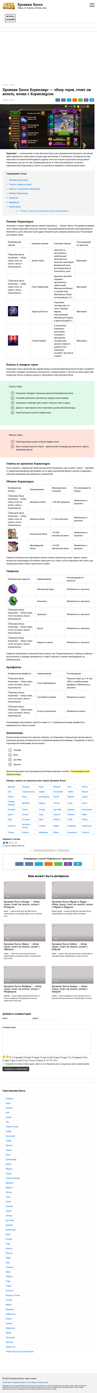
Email (36, 1018)
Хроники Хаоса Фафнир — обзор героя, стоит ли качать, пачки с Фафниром (22, 988)
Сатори (42, 826)
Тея (9, 792)
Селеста (12, 826)
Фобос (85, 787)
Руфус (85, 819)
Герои (12, 100)
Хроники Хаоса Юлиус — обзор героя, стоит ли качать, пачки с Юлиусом (22, 904)
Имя (5, 1018)
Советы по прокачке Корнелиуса (24, 189)
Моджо (71, 796)
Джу (10, 819)
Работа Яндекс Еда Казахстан (20, 1351)
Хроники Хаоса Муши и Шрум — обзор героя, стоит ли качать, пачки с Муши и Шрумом (72, 904)
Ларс (41, 814)
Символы (13, 198)
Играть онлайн (10, 18)
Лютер (42, 809)
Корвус (25, 832)
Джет (10, 814)
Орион (11, 796)
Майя (84, 814)
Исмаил (11, 809)
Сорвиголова (28, 792)
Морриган (43, 832)
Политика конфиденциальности (16, 1382)
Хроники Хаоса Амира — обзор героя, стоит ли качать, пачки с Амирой (70, 988)
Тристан (85, 832)
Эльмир (26, 819)
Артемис (26, 803)
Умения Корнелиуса (18, 180)
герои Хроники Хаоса (45, 850)
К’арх (70, 819)
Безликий (58, 792)
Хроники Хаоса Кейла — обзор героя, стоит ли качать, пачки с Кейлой (70, 946)
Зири (41, 819)
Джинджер (44, 796)
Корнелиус (87, 809)
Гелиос (25, 814)
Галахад (25, 787)
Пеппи (56, 803)
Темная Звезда (13, 1178)
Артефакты (14, 202)
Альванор (72, 832)
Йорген (71, 814)
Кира (41, 787)
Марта (56, 826)
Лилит (25, 809)
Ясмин (11, 832)
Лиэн (70, 803)
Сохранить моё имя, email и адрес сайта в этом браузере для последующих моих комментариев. (47, 1064)
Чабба (70, 792)
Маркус (42, 803)
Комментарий (9, 1027)
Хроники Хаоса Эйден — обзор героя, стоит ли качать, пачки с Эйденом (22, 946)
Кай (69, 787)
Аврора (11, 787)
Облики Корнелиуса (18, 193)
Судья (85, 796)
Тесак (84, 803)
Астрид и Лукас (13, 1295)
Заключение (15, 207)
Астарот (57, 787)
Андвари (72, 826)
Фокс (24, 796)
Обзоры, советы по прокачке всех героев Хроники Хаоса (44, 211)
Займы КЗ (10, 1347)
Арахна (85, 792)
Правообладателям (39, 1382)
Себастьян (87, 826)
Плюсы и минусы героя (20, 184)
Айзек (56, 832)
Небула (56, 819)
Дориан (71, 809)
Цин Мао (57, 809)
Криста (56, 814)
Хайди (42, 792)
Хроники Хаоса (30, 4)
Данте (56, 796)
